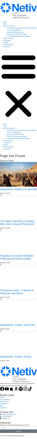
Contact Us (6, 46)
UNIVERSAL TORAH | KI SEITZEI (18, 189)
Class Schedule (8, 44)
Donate (5, 42)
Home (5, 22)
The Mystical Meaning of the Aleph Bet (18, 36)
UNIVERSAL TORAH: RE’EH (15, 356)
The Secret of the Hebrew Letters (17, 34)
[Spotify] (21, 389)
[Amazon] (16, 389)
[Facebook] (2, 389)
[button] (18, 85)
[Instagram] (25, 389)
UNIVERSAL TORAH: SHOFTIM (17, 325)
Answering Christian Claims (15, 32)
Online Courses (8, 38)
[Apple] (11, 389)
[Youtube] (7, 389)
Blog (4, 24)
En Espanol (7, 40)
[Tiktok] (30, 389)
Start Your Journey (9, 26)
